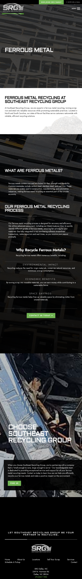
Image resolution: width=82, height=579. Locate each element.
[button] (76, 8)
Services (70, 559)
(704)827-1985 (41, 577)
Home (7, 559)
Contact (74, 562)
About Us (21, 559)
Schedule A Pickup (12, 562)
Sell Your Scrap (53, 559)
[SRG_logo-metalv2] (13, 8)
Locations (36, 559)
